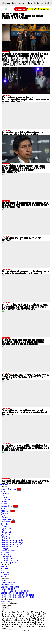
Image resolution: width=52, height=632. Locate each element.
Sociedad (5, 524)
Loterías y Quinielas (10, 587)
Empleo (4, 581)
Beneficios (5, 601)
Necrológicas (7, 585)
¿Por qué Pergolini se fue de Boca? (21, 239)
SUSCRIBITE (38, 9)
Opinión (4, 536)
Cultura (4, 515)
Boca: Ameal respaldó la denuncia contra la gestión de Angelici (25, 272)
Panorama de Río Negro (13, 542)
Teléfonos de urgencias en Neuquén (17, 597)
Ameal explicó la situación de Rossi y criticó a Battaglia (22, 133)
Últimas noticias (9, 3)
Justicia (5, 496)
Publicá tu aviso (8, 583)
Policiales (5, 552)
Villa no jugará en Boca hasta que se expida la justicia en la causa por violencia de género (25, 306)
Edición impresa (8, 563)
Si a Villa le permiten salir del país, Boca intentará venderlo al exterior (24, 412)
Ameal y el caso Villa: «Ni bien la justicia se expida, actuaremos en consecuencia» (25, 447)
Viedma (4, 577)
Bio (3, 530)
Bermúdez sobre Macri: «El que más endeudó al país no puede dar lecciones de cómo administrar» (23, 169)
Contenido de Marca (10, 561)
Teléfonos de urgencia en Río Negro (17, 595)
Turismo (4, 502)
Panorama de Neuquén (12, 540)
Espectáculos (8, 519)
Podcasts (5, 555)
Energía (4, 498)
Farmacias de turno (10, 589)
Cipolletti (5, 575)
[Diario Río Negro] (6, 9)
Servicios (5, 504)
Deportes (6, 52)
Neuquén (22, 3)
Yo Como (6, 534)
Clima (4, 526)
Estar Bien (8, 522)
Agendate (7, 511)
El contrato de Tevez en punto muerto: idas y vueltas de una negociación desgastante (23, 342)
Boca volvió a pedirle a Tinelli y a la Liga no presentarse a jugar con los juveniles (25, 205)
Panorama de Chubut (11, 544)
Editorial (6, 538)
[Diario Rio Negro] (3, 610)
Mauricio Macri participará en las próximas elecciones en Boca (25, 55)
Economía (5, 500)
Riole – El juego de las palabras (15, 591)
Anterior (4, 485)
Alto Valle (5, 569)
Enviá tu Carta (8, 550)
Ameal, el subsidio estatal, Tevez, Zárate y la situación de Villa (25, 482)
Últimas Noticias (11, 489)
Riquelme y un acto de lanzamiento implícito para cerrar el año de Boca (25, 99)
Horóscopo (7, 528)
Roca (30, 3)
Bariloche (38, 3)
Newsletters (9, 506)
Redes (3, 509)
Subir (5, 607)
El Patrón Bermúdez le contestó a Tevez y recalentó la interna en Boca (25, 377)
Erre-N (5, 517)
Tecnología (7, 532)
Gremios (6, 494)
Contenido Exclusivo (10, 559)
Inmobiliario (6, 557)
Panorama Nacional (11, 546)
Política (4, 492)
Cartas (5, 548)
